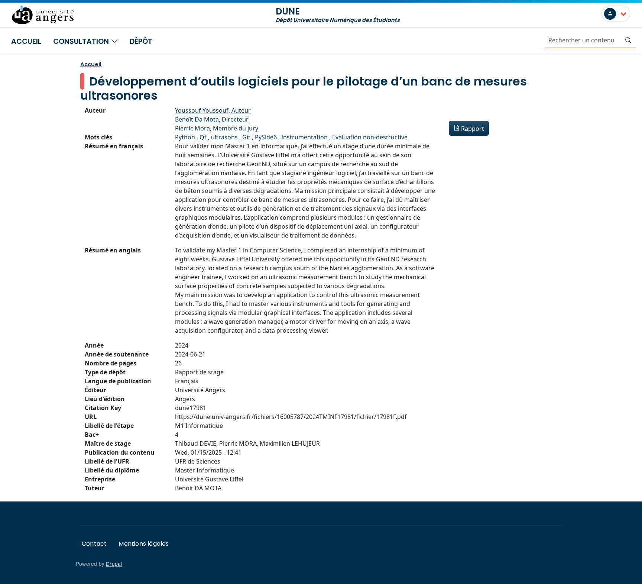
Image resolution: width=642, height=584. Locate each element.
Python (185, 137)
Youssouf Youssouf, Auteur (213, 110)
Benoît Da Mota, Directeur (212, 119)
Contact (94, 543)
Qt (203, 137)
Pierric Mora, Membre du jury (216, 128)
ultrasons (224, 137)
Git (246, 137)
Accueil (26, 41)
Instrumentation (304, 137)
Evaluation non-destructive (370, 137)
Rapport (472, 129)
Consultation (82, 41)
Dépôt (141, 41)
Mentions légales (144, 543)
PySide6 (266, 137)
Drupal (114, 563)
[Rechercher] (628, 40)
